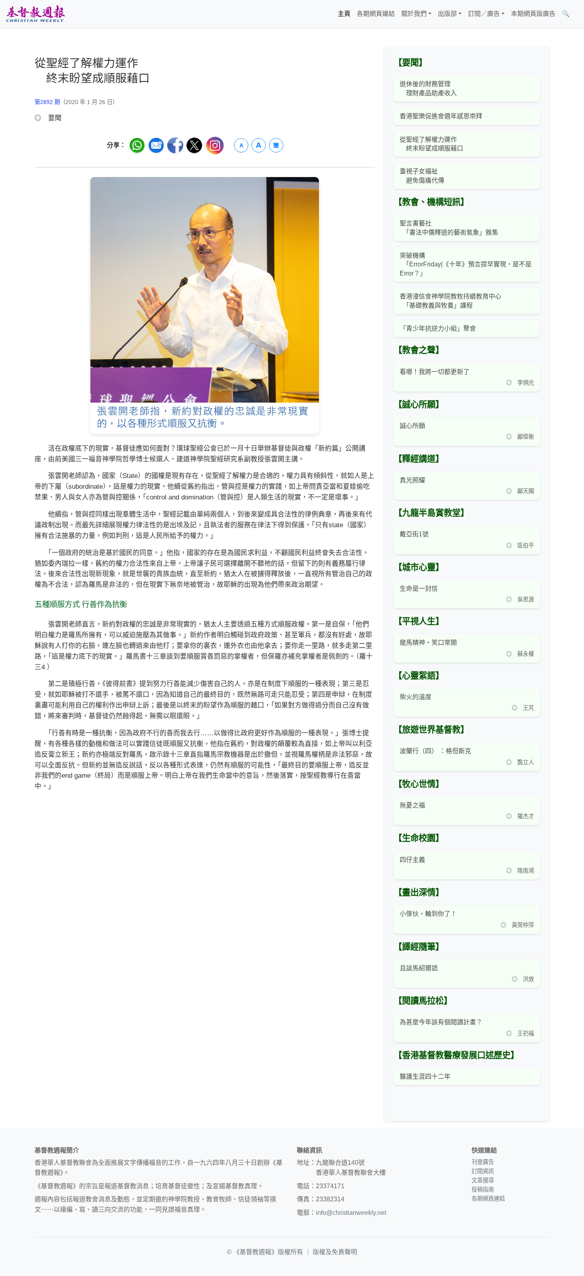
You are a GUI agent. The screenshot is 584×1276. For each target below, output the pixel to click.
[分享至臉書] (175, 145)
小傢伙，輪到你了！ (428, 913)
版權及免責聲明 (335, 1252)
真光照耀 (412, 480)
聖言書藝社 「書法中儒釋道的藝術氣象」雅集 (449, 227)
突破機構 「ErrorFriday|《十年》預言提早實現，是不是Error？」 (466, 264)
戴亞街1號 (414, 534)
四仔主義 (412, 859)
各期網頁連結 (376, 13)
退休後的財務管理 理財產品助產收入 (428, 88)
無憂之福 (412, 805)
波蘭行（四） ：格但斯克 (435, 751)
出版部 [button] (447, 13)
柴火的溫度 (415, 697)
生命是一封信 (419, 588)
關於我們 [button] (414, 13)
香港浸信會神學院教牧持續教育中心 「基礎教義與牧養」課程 (450, 300)
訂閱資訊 (483, 1171)
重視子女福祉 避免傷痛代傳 (422, 175)
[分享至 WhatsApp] (137, 145)
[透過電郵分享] (156, 145)
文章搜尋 (483, 1180)
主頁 (344, 13)
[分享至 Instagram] (214, 145)
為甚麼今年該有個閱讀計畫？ (441, 1022)
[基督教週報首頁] (35, 13)
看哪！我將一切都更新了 (435, 371)
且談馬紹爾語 (419, 968)
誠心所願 (412, 425)
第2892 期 (47, 102)
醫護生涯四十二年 (425, 1076)
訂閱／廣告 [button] (484, 13)
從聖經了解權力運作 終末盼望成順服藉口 (431, 144)
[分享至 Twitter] (194, 145)
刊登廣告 (483, 1162)
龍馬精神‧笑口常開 (428, 642)
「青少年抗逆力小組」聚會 (438, 328)
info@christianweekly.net (351, 1212)
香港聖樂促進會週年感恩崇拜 (441, 116)
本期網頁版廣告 (533, 13)
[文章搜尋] (576, 14)
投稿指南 (483, 1189)
